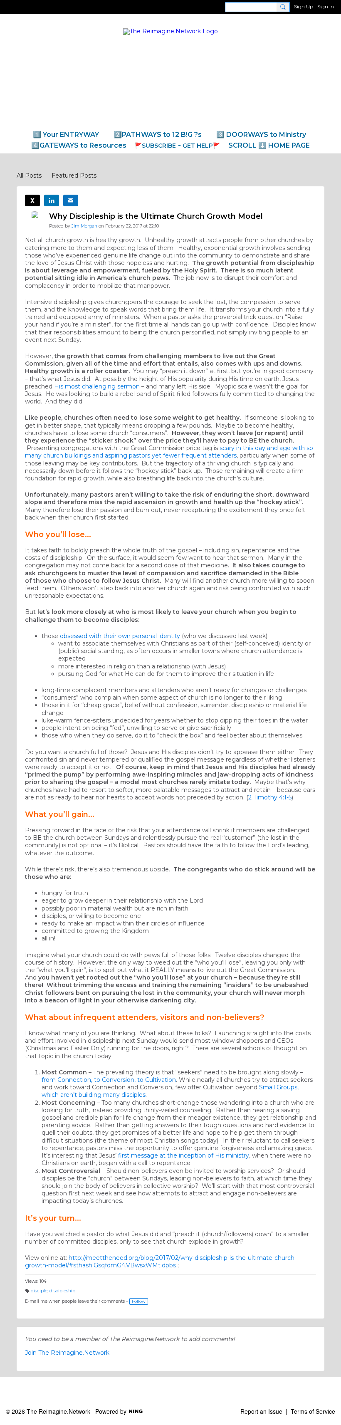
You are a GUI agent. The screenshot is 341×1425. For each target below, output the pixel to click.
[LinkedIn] (51, 200)
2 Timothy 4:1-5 (270, 797)
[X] (32, 200)
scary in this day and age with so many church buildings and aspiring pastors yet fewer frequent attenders (169, 451)
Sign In (325, 6)
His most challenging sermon (97, 386)
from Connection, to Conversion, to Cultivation (109, 1080)
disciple (39, 1291)
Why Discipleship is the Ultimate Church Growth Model (156, 216)
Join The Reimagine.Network (67, 1352)
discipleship (62, 1291)
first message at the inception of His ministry (183, 1155)
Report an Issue (261, 1411)
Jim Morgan (84, 226)
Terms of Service (313, 1411)
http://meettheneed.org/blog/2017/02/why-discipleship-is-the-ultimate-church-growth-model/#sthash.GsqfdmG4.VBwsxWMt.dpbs (161, 1261)
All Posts (29, 175)
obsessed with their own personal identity (120, 636)
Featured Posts (74, 175)
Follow (139, 1301)
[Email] (70, 200)
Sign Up (303, 6)
